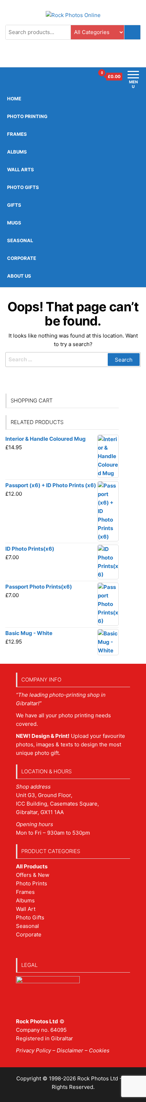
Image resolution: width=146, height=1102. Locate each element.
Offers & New (32, 875)
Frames (25, 892)
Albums (17, 152)
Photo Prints (31, 883)
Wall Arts (20, 169)
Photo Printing (27, 116)
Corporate (21, 258)
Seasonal (20, 240)
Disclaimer (70, 1050)
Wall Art (25, 909)
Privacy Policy (33, 1050)
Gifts (14, 205)
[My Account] (89, 76)
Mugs (14, 223)
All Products (31, 866)
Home (14, 98)
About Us (19, 276)
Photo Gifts (23, 187)
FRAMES (17, 134)
